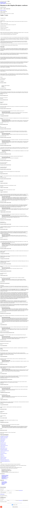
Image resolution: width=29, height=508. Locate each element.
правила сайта (21, 490)
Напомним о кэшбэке (3, 2)
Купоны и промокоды (4, 478)
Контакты (3, 484)
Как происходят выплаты (5, 477)
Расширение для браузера (5, 475)
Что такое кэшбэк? (4, 481)
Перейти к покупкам (3, 10)
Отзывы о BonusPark (4, 482)
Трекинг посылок (4, 476)
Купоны (3, 86)
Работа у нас (3, 483)
